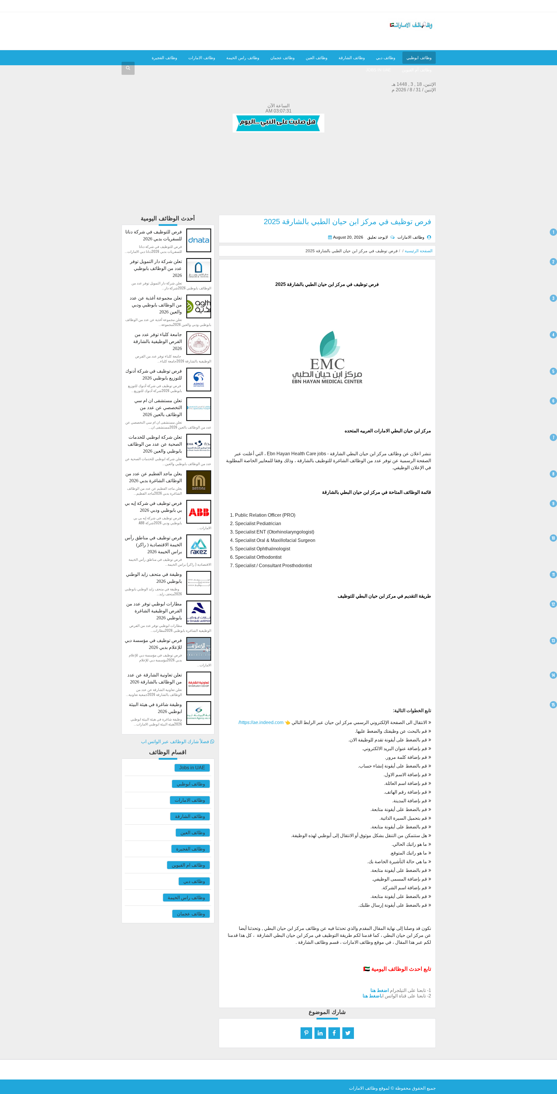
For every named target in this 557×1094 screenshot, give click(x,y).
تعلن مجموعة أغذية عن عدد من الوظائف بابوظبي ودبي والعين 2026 (156, 304)
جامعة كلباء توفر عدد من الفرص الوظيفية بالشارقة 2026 (157, 341)
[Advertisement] (279, 174)
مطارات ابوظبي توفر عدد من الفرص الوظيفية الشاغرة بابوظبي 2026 (154, 610)
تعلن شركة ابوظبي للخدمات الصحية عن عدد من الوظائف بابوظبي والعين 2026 (155, 444)
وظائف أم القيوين (417, 70)
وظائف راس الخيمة (242, 57)
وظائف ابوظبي (419, 57)
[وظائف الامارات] (411, 29)
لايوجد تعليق (377, 237)
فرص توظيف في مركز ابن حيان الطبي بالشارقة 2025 (347, 221)
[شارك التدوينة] (320, 1033)
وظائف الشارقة (352, 57)
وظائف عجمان (282, 57)
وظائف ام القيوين (188, 865)
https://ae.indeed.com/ (260, 722)
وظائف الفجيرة (164, 57)
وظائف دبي (385, 57)
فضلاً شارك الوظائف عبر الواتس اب (175, 741)
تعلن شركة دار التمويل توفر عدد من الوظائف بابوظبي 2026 (156, 268)
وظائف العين (317, 57)
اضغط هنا (379, 990)
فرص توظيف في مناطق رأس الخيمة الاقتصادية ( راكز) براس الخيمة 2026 (153, 544)
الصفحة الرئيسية (419, 250)
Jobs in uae (378, 70)
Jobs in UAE (192, 767)
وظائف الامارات (201, 57)
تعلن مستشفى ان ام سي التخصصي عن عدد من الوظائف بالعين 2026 (158, 407)
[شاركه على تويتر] (348, 1033)
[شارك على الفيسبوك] (334, 1033)
